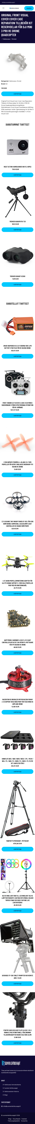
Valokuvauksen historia (11, 1091)
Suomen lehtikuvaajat (11, 1088)
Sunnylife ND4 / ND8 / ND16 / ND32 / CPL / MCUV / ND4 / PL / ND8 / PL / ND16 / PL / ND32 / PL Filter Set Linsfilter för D (17, 761)
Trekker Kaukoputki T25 (17, 221)
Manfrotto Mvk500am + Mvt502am (17, 841)
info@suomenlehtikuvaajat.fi (8, 2)
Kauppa (29, 8)
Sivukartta (24, 1121)
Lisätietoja (17, 94)
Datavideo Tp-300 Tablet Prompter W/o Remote (17, 975)
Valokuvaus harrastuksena (12, 1085)
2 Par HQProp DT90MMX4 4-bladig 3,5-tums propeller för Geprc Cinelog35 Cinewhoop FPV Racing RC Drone (17, 464)
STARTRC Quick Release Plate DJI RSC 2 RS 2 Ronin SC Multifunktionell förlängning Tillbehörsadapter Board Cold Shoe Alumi (17, 1032)
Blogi (5, 1095)
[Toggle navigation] (3, 8)
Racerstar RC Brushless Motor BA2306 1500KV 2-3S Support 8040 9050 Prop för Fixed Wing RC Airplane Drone (17, 701)
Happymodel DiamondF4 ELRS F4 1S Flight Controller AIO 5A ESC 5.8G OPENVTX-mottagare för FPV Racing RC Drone (17, 642)
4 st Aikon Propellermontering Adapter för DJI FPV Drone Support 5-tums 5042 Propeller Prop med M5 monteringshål (17, 583)
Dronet (14, 39)
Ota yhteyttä (16, 1119)
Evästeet (24, 1119)
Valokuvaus (6, 39)
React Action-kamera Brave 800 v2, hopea (17, 167)
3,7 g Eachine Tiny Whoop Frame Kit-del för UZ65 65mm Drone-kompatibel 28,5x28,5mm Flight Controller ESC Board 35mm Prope (17, 523)
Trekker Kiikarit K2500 (17, 276)
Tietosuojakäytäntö (14, 1121)
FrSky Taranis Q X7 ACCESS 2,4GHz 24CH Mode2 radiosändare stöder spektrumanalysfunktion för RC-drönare (17, 405)
